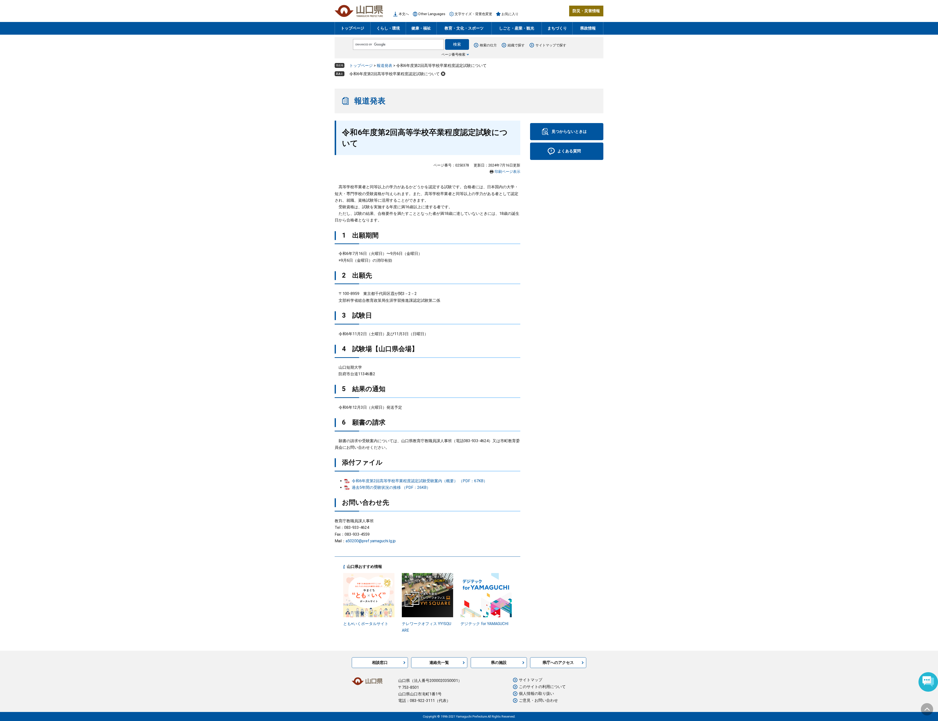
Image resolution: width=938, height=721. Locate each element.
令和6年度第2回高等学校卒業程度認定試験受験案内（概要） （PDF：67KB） (419, 481)
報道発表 (384, 65)
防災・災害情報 (586, 11)
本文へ (404, 14)
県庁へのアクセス (558, 662)
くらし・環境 (388, 28)
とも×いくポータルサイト (365, 623)
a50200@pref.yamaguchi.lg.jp (371, 541)
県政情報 (588, 28)
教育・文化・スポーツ (464, 28)
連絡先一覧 (439, 662)
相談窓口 (380, 662)
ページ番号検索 (453, 54)
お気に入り (510, 14)
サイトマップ (530, 680)
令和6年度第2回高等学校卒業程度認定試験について (394, 74)
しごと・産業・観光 (516, 28)
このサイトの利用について (542, 686)
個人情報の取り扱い (536, 693)
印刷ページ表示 (507, 171)
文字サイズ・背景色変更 (473, 14)
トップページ (352, 28)
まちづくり (557, 28)
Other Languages (431, 14)
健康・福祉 (421, 28)
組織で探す (516, 45)
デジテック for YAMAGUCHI (484, 623)
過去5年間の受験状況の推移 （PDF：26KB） (391, 487)
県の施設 (499, 662)
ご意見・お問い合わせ (538, 700)
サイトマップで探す (550, 45)
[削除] (443, 74)
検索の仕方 (488, 45)
